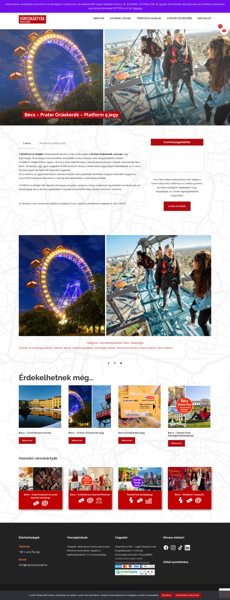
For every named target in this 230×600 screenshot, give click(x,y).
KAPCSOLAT (204, 18)
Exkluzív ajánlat (62, 347)
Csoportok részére (179, 18)
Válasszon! (27, 440)
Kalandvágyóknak (82, 347)
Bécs (127, 342)
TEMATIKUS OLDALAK (149, 18)
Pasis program (148, 347)
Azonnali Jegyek (120, 18)
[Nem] (226, 595)
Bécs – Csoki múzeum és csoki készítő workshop (40, 496)
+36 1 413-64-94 (29, 551)
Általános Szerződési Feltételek (132, 562)
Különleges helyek (104, 347)
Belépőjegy (137, 342)
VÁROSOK (98, 18)
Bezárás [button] (137, 8)
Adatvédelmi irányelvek (187, 595)
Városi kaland (164, 347)
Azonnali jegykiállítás (111, 342)
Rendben (166, 595)
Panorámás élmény (127, 347)
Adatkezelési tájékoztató (129, 558)
